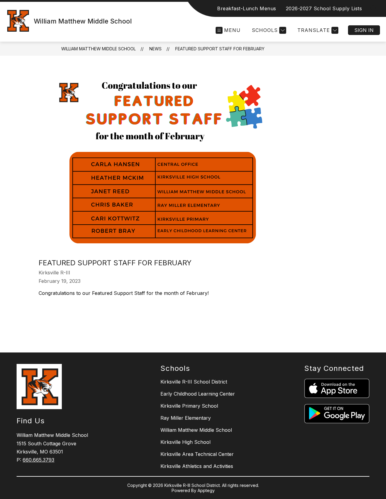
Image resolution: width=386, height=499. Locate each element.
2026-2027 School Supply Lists (324, 8)
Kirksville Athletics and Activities (196, 466)
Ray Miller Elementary (185, 418)
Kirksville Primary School (189, 406)
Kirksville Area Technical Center (197, 454)
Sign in (364, 30)
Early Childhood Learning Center (197, 394)
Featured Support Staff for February (219, 48)
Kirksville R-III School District (193, 382)
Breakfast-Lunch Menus (246, 8)
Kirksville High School (185, 442)
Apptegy (206, 490)
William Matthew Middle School (98, 48)
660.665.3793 (38, 460)
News (155, 48)
